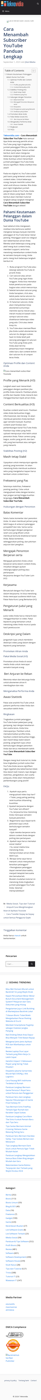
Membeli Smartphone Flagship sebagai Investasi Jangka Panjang (20, 1028)
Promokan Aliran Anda (18, 114)
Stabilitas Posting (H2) (18, 90)
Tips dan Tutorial (27, 903)
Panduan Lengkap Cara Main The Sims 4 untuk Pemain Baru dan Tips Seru (19, 1119)
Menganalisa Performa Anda (20, 122)
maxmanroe (11, 1307)
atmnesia (10, 1310)
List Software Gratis (14, 1229)
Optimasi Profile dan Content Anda (21, 81)
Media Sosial (12, 903)
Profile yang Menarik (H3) (22, 85)
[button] (38, 3)
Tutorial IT (10, 1276)
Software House (13, 1261)
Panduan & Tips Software (17, 1241)
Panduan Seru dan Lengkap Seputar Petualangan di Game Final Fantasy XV (19, 1100)
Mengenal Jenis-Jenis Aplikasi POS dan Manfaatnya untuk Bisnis (19, 1044)
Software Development (16, 1257)
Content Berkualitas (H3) (22, 87)
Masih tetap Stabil (20, 92)
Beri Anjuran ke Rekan (21, 119)
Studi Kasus (11, 1264)
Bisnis (8, 1198)
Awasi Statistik (18, 124)
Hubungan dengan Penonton (20, 97)
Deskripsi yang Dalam (21, 112)
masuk (17, 935)
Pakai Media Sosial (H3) (19, 117)
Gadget (9, 1218)
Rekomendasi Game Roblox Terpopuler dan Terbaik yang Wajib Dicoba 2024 (19, 1168)
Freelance (10, 1214)
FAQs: (12, 129)
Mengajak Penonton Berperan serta (24, 103)
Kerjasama (17, 107)
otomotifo (10, 1304)
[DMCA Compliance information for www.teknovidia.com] (14, 1336)
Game (8, 1222)
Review (9, 1249)
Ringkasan (14, 127)
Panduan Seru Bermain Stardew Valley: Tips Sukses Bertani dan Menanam (20, 1139)
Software (10, 1253)
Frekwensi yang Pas (20, 95)
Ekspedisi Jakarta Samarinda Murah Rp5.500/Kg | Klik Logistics (19, 1073)
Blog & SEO (11, 1206)
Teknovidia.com (11, 135)
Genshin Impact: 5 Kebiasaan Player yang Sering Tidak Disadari (19, 1064)
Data (8, 1210)
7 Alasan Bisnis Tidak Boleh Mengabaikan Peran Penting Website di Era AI (18, 1018)
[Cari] (32, 964)
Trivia (8, 1272)
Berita (8, 1194)
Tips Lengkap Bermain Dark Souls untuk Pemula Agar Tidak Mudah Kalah (20, 1148)
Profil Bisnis (11, 1245)
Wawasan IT (11, 1280)
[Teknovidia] (12, 3)
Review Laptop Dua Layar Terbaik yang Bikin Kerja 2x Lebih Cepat (18, 1054)
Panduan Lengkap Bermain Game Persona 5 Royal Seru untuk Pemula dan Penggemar (19, 1090)
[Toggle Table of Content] (32, 71)
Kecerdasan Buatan (14, 1226)
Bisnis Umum (12, 1202)
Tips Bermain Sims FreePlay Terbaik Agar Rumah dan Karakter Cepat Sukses (18, 1109)
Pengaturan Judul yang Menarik (24, 109)
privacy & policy (10, 1380)
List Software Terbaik (15, 1233)
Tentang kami (23, 1380)
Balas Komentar (19, 100)
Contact (34, 1380)
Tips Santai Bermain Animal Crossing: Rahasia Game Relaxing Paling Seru (18, 1129)
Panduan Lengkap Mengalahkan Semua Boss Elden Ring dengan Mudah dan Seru (20, 1158)
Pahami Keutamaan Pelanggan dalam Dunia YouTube (19, 75)
